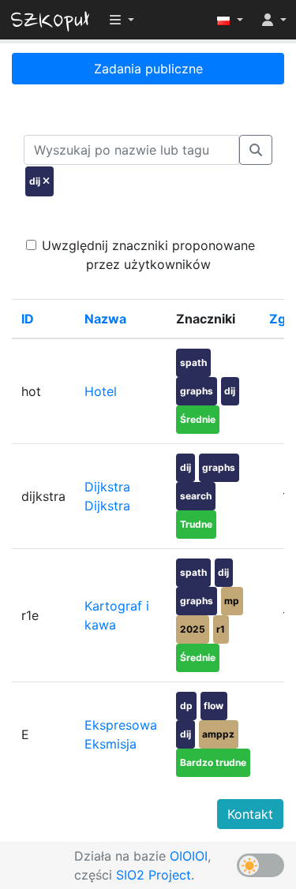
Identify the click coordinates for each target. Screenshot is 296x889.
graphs (196, 391)
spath (193, 362)
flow (213, 706)
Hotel (100, 391)
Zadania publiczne (148, 69)
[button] (230, 19)
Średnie (197, 419)
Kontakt (250, 814)
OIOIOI (189, 856)
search (196, 496)
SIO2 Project (153, 875)
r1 (220, 629)
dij (229, 391)
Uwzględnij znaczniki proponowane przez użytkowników (148, 254)
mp (231, 601)
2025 (192, 629)
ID (27, 319)
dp (186, 706)
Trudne (196, 524)
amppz (218, 734)
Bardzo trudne (213, 762)
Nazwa (105, 319)
